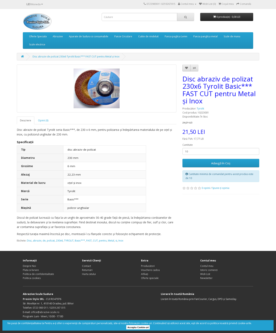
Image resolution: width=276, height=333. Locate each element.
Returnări (87, 270)
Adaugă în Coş (220, 163)
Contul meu (206, 266)
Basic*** (80, 240)
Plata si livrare (31, 270)
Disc (29, 240)
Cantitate (187, 145)
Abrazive (58, 36)
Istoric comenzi (209, 270)
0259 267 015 (57, 307)
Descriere (25, 120)
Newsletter (206, 278)
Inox (120, 240)
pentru (103, 240)
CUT (95, 240)
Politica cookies (32, 278)
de (44, 240)
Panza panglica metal (205, 36)
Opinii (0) (43, 120)
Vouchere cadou (150, 270)
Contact (86, 266)
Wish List (205, 274)
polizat (51, 240)
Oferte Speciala (38, 36)
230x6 (59, 240)
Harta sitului (89, 274)
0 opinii (206, 188)
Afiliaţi (144, 274)
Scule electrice (37, 44)
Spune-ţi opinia (220, 188)
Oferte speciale (150, 278)
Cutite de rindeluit (148, 36)
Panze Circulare (123, 36)
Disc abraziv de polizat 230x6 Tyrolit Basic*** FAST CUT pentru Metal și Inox (76, 56)
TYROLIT (69, 240)
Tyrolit (200, 108)
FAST (89, 240)
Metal (111, 240)
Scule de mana (232, 36)
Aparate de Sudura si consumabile (88, 36)
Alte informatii (260, 323)
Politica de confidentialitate (38, 274)
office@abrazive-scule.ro (45, 312)
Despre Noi (29, 266)
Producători (148, 266)
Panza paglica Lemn (176, 36)
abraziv (37, 240)
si (116, 240)
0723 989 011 (40, 307)
